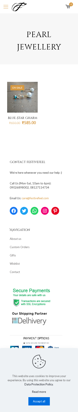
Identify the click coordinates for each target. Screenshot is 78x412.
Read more (39, 391)
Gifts (13, 255)
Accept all (39, 401)
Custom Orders (19, 247)
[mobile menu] (6, 6)
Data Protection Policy (38, 384)
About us (15, 238)
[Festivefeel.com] (19, 6)
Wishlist (15, 263)
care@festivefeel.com (35, 198)
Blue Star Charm (22, 118)
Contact (15, 272)
